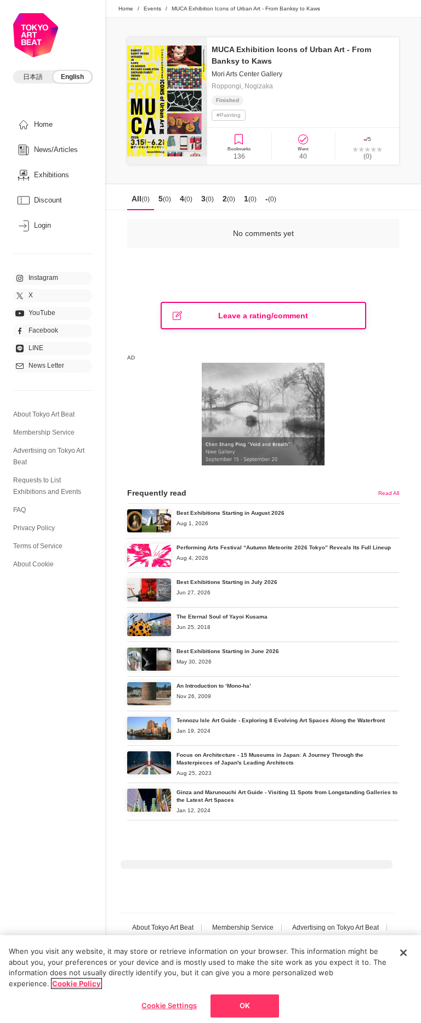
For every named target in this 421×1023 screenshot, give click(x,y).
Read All (388, 493)
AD (131, 358)
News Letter (46, 365)
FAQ (19, 510)
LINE (36, 348)
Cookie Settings (169, 1005)
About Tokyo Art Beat (44, 414)
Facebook (43, 330)
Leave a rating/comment (263, 315)
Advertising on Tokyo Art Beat (335, 927)
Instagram (43, 278)
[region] (210, 979)
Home (125, 8)
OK (245, 1005)
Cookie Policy (76, 983)
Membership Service (44, 432)
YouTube (42, 313)
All (141, 198)
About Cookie (33, 564)
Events (152, 8)
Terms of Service (37, 546)
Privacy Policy (34, 528)
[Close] (403, 953)
